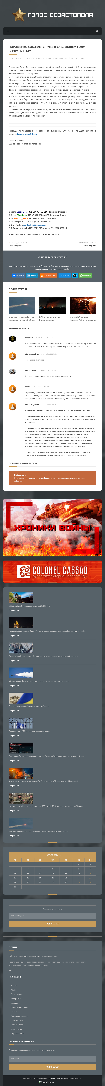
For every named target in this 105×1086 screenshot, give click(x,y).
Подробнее (14, 610)
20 (53, 878)
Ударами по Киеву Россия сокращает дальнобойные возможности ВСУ (22, 320)
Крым (13, 990)
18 (28, 878)
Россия (14, 985)
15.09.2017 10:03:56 (16, 58)
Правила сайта (17, 1020)
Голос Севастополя (58, 1078)
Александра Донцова (59, 58)
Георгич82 (29, 337)
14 (66, 873)
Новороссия (16, 998)
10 (15, 873)
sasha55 (29, 386)
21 (66, 878)
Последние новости (19, 1016)
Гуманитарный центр (19, 1007)
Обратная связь (17, 1033)
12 (40, 873)
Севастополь (16, 994)
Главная (14, 1011)
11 (28, 873)
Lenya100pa (30, 370)
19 (40, 878)
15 (79, 873)
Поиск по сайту (17, 1025)
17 (15, 878)
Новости (33, 58)
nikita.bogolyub (32, 354)
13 (53, 873)
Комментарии (16, 1029)
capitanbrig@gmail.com (34, 225)
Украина (41, 58)
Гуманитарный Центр (27, 134)
